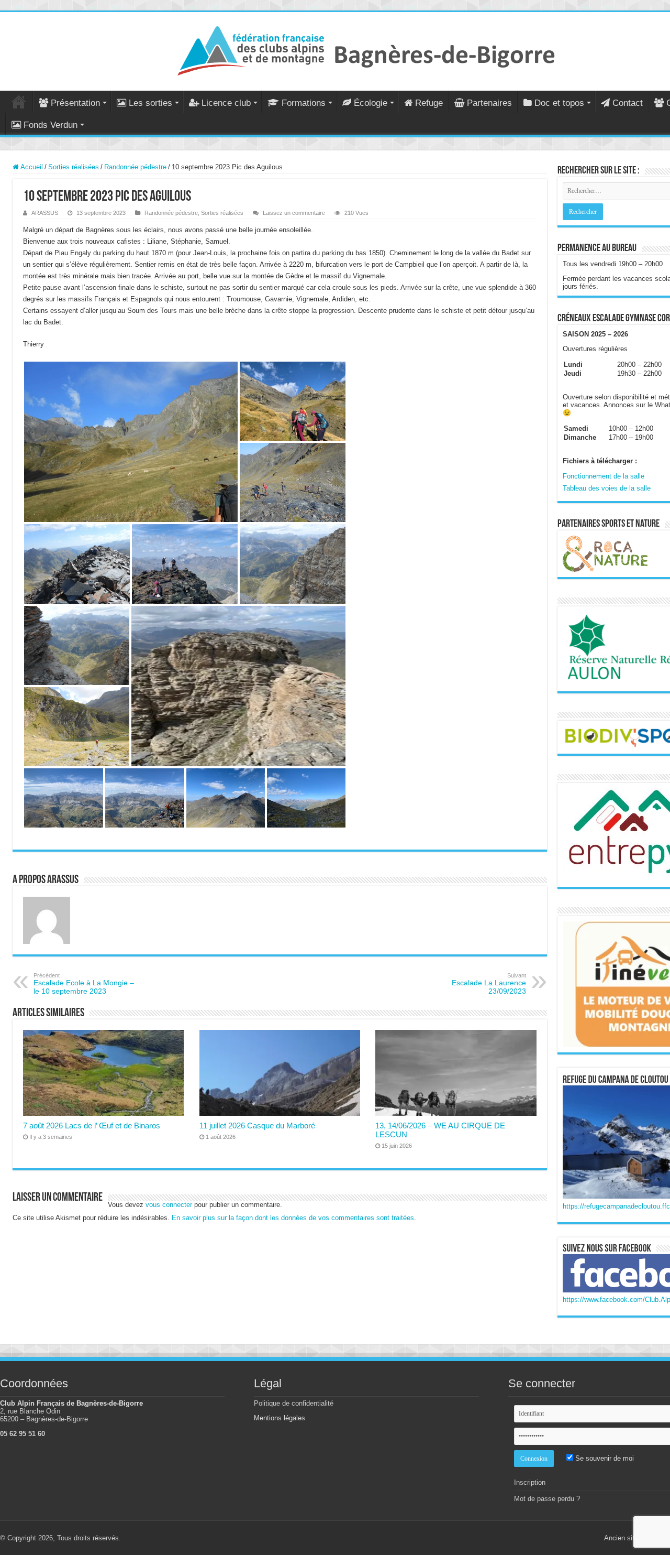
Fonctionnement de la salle (603, 476)
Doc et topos (559, 103)
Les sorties (150, 103)
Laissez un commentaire (294, 213)
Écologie (370, 103)
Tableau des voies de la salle (607, 488)
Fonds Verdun (50, 125)
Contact (627, 103)
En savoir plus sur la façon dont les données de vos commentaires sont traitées (293, 1218)
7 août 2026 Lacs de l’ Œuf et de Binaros (91, 1125)
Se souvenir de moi (603, 1458)
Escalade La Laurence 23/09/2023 (489, 983)
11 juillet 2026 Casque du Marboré (257, 1125)
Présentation (75, 103)
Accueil (18, 102)
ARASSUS (44, 213)
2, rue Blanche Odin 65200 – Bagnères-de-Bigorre (44, 1415)
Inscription (529, 1482)
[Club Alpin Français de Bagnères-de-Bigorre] (366, 49)
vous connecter (169, 1205)
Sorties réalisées (73, 167)
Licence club (226, 103)
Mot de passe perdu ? (547, 1499)
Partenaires (489, 103)
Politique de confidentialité (293, 1403)
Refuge (429, 103)
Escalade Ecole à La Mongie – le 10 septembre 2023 (84, 983)
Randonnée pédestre (135, 167)
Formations (304, 103)
